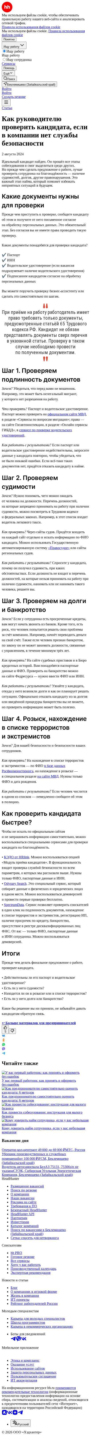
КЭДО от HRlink (16, 857)
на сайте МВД (48, 776)
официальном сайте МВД (66, 414)
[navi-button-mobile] (6, 102)
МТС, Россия (75, 1150)
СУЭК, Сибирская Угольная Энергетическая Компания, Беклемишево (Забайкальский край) (41, 1173)
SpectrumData (14, 905)
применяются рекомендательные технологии (39, 1390)
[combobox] (20, 1423)
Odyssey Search (15, 883)
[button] (6, 89)
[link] (9, 78)
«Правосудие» (59, 548)
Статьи (7, 108)
